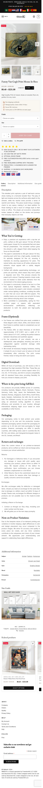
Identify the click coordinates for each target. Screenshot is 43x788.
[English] (17, 10)
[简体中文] (10, 10)
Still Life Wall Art (32, 628)
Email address (9, 753)
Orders (4, 708)
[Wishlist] (32, 643)
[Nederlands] (13, 10)
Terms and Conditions (9, 726)
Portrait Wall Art (23, 628)
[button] (38, 16)
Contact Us (5, 724)
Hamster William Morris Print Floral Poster (14, 678)
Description (12, 183)
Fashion (29, 556)
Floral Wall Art (19, 676)
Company (5, 705)
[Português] (31, 10)
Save (4, 26)
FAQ (3, 729)
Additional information (25, 183)
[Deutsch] (24, 10)
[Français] (21, 10)
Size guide (38, 183)
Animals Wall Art (14, 628)
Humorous (36, 556)
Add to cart (25, 135)
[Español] (35, 10)
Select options (18, 688)
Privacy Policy (6, 713)
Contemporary (35, 580)
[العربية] (6, 10)
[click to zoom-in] (21, 44)
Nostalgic (37, 570)
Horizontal (36, 575)
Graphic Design (35, 565)
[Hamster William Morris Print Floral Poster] (18, 658)
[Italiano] (28, 10)
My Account (5, 721)
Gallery (3, 183)
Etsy (3, 737)
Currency (21, 87)
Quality (4, 710)
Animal (24, 556)
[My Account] (34, 16)
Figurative (21, 630)
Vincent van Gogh (34, 561)
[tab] (3, 183)
